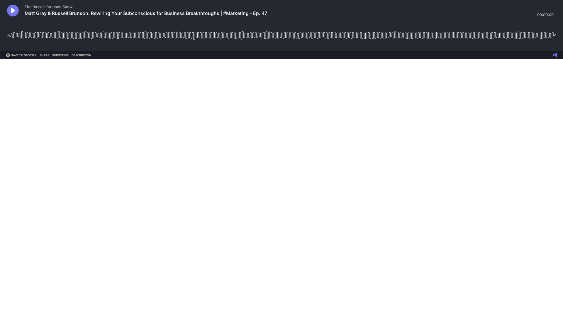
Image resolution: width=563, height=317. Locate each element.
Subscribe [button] (60, 55)
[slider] (281, 33)
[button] (13, 10)
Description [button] (81, 55)
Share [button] (44, 55)
